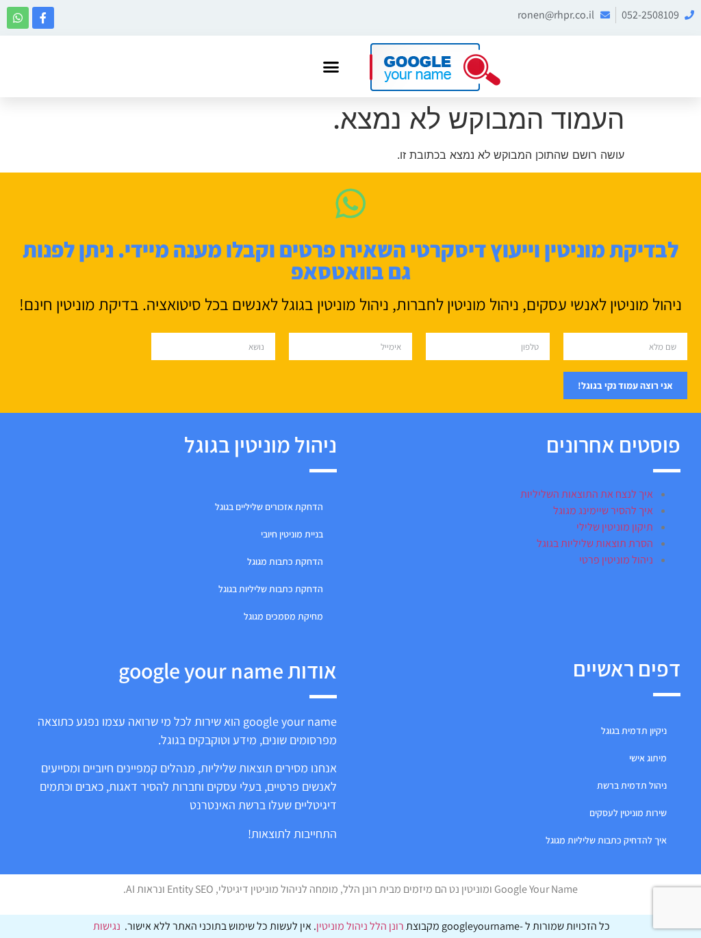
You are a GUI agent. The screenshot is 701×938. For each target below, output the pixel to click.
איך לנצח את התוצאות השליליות (586, 494)
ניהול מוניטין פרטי (616, 560)
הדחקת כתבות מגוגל (285, 561)
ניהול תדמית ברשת (632, 785)
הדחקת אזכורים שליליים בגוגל (269, 506)
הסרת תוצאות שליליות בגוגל (595, 543)
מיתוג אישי (648, 758)
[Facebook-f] (43, 18)
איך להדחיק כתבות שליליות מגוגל (606, 840)
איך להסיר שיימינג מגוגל (603, 510)
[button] (331, 66)
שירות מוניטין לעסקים (628, 813)
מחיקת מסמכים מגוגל (283, 616)
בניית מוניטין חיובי (292, 534)
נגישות (107, 926)
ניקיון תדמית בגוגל (634, 730)
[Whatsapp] (18, 18)
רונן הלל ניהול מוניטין (361, 926)
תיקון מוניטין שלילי (614, 527)
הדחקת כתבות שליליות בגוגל (270, 589)
